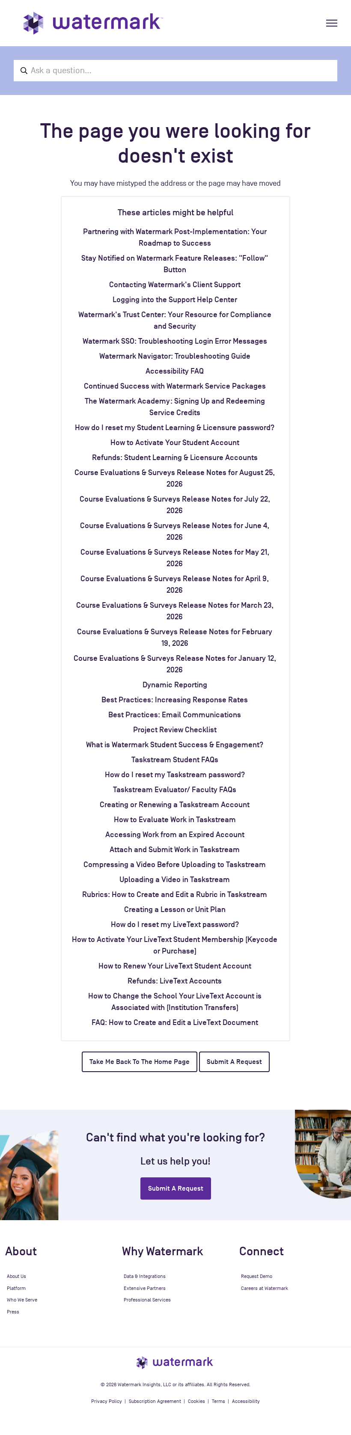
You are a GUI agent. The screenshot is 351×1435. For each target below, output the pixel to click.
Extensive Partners (145, 1288)
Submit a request (234, 1062)
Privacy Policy (106, 1401)
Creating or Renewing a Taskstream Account (175, 804)
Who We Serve (22, 1300)
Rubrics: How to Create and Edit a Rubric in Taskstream (174, 894)
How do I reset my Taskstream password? (175, 774)
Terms (218, 1401)
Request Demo (256, 1276)
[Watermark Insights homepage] (175, 1362)
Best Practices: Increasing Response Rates (174, 699)
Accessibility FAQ (175, 371)
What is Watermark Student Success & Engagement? (174, 744)
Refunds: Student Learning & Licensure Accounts (175, 457)
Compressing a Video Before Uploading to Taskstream (174, 864)
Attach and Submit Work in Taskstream (175, 849)
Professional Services (147, 1300)
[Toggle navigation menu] (332, 23)
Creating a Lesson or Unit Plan (175, 909)
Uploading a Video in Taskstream (174, 879)
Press (13, 1312)
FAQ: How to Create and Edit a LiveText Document (175, 1022)
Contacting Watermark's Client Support (175, 284)
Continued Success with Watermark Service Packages (175, 386)
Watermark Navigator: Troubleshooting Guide (174, 356)
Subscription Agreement (155, 1401)
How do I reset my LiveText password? (175, 924)
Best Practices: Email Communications (174, 714)
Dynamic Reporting (175, 684)
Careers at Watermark (264, 1288)
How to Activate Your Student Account (174, 442)
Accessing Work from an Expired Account (174, 834)
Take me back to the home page (139, 1062)
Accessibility (246, 1401)
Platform (16, 1288)
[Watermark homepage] (93, 23)
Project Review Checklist (175, 729)
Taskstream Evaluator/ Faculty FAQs (174, 789)
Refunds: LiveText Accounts (175, 981)
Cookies (196, 1401)
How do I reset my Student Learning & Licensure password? (174, 427)
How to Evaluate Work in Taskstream (175, 819)
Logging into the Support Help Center (175, 299)
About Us (16, 1276)
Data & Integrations (145, 1276)
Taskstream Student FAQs (174, 759)
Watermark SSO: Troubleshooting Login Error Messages (175, 341)
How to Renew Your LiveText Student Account (174, 966)
